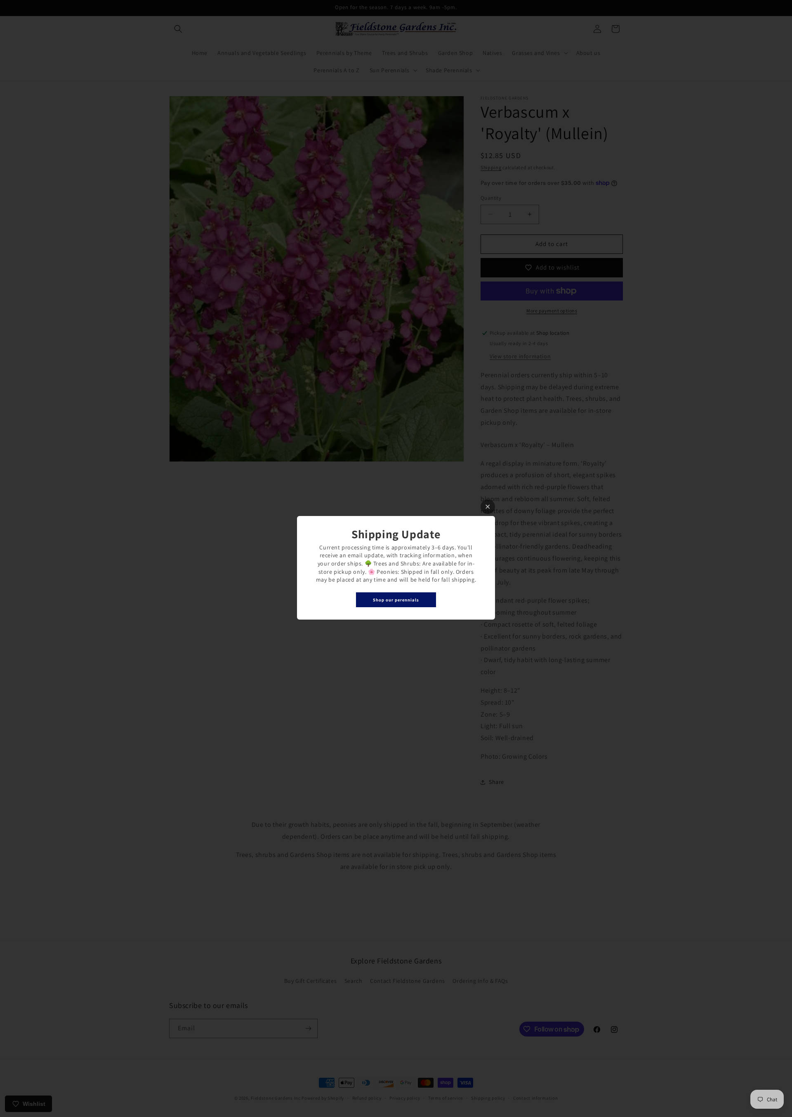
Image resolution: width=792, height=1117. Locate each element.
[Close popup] (488, 506)
